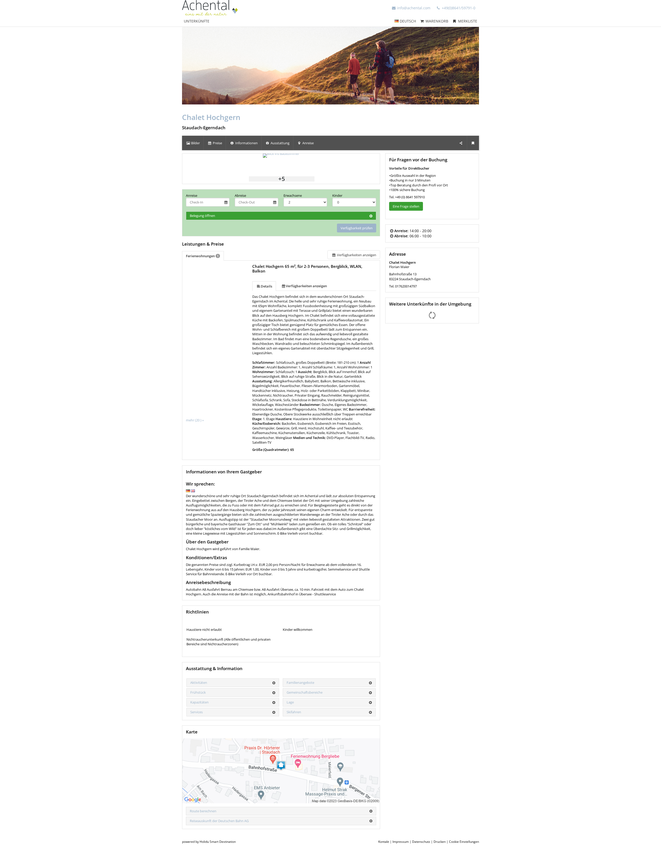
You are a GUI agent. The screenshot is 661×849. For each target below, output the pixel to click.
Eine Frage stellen (406, 206)
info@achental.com (413, 7)
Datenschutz (421, 841)
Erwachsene (293, 195)
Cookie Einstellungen (464, 841)
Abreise (240, 195)
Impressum (400, 841)
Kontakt (383, 841)
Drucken (440, 841)
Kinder (337, 195)
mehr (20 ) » (195, 420)
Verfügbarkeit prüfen (357, 228)
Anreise (191, 195)
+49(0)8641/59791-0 (458, 7)
